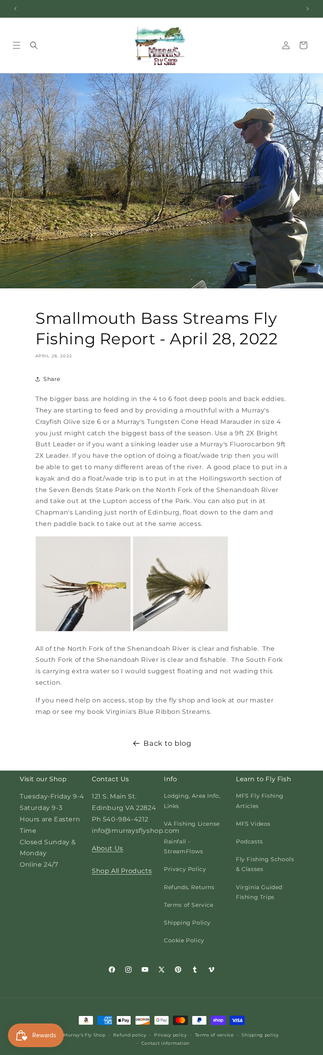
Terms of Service (188, 904)
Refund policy (129, 1035)
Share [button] (51, 379)
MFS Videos (253, 823)
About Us (107, 848)
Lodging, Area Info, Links (192, 800)
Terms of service (214, 1035)
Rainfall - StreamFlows (183, 846)
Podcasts (249, 841)
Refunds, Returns (189, 887)
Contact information (165, 1043)
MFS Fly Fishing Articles (260, 800)
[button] (16, 45)
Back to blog (167, 743)
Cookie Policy (184, 940)
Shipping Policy (187, 922)
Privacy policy (170, 1035)
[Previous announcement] (15, 8)
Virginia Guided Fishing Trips (259, 892)
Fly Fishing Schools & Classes (265, 864)
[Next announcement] (307, 8)
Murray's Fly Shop (84, 1035)
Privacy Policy (185, 869)
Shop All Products (122, 871)
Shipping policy (260, 1035)
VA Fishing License (192, 823)
